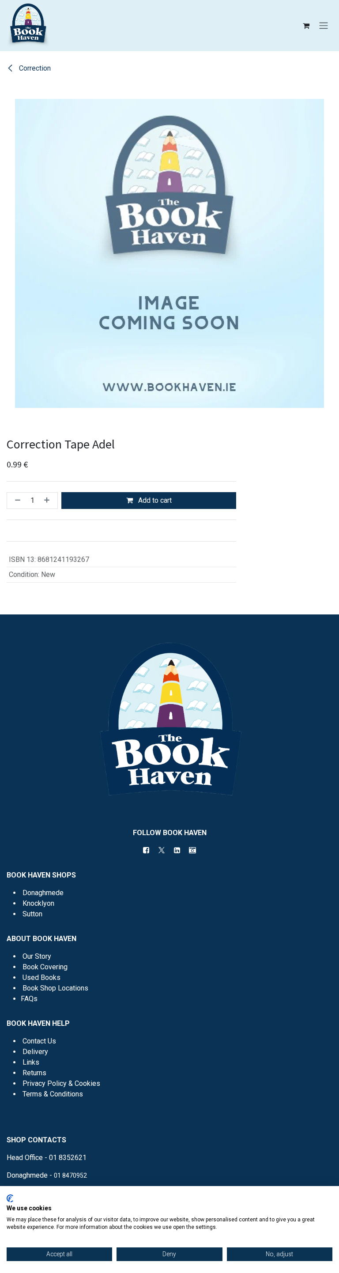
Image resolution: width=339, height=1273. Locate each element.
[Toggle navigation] (323, 26)
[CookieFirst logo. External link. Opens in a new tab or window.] (10, 1198)
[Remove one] (16, 500)
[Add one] (48, 500)
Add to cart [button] (154, 500)
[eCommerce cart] (306, 25)
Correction (34, 68)
